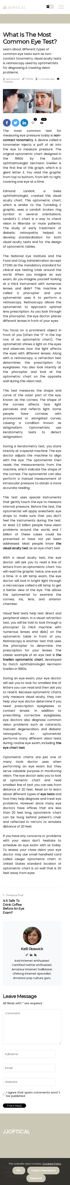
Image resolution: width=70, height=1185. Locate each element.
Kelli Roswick (13, 78)
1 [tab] (32, 107)
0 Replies (7, 81)
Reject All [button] (36, 1178)
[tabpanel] (32, 101)
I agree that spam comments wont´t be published (33, 1094)
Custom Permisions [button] (43, 1170)
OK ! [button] (18, 1170)
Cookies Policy (51, 1164)
